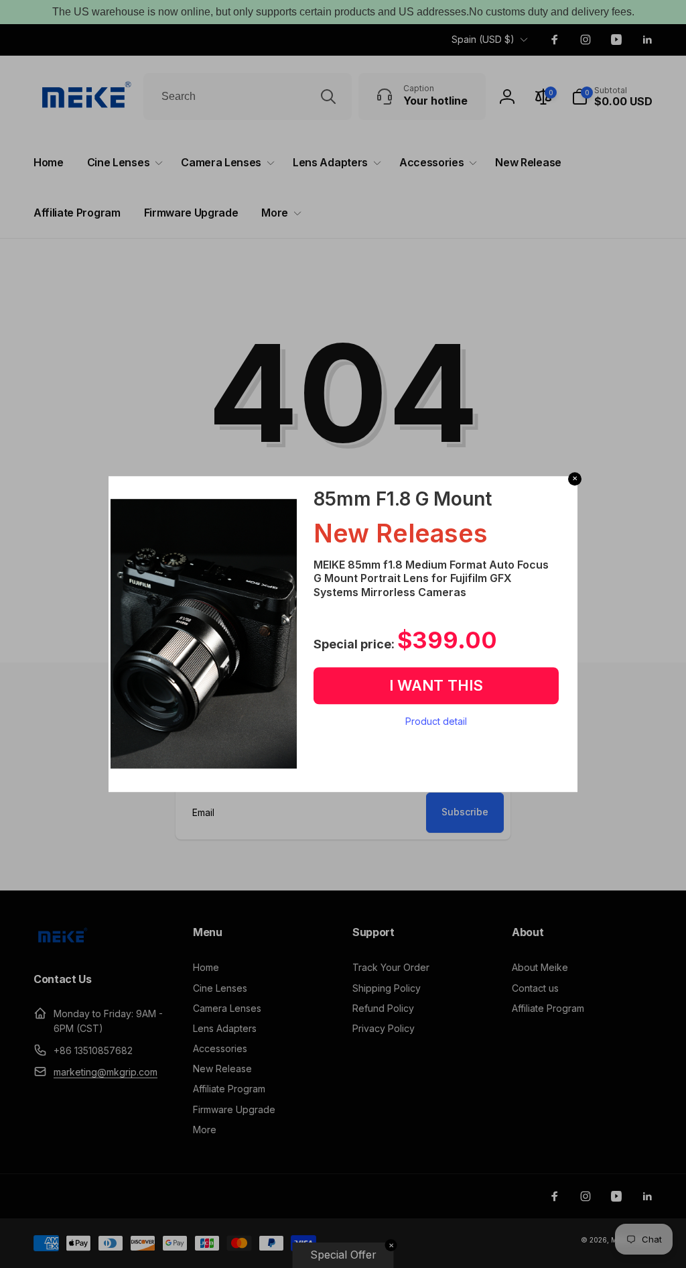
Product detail (436, 721)
